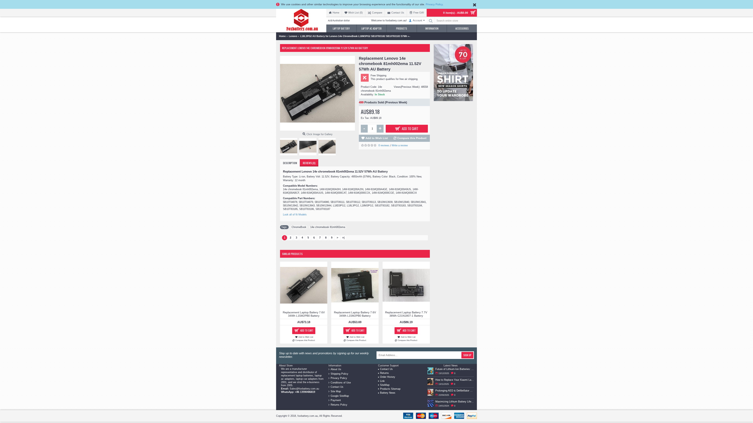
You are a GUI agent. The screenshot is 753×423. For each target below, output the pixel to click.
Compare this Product (412, 138)
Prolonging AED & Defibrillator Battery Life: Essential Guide (454, 390)
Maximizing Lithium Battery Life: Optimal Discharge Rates (454, 401)
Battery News (387, 392)
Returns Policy (339, 404)
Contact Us (337, 386)
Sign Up (467, 355)
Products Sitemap (390, 388)
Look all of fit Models (295, 214)
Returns (384, 372)
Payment (336, 400)
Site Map (336, 391)
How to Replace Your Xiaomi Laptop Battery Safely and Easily (454, 379)
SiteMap (384, 384)
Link (382, 381)
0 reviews (383, 145)
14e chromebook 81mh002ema (327, 227)
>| (343, 237)
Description (290, 163)
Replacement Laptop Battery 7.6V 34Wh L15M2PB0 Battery (304, 314)
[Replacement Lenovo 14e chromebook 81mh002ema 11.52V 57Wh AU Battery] (317, 93)
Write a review (400, 145)
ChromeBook (299, 227)
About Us (336, 369)
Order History (387, 376)
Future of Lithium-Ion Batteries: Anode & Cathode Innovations (454, 369)
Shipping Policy (339, 373)
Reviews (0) (309, 163)
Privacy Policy (434, 4)
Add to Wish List (377, 138)
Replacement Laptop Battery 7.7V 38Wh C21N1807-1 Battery (406, 314)
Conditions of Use (341, 382)
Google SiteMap (340, 395)
